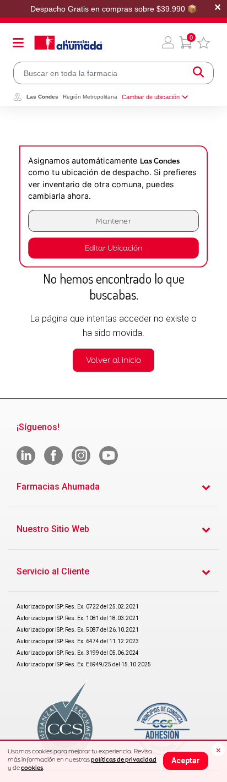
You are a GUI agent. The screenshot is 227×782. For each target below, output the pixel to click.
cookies (32, 768)
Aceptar (185, 760)
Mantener (113, 220)
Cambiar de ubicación (151, 97)
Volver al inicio (113, 360)
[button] (168, 42)
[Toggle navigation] (18, 42)
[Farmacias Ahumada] (68, 42)
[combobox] (113, 73)
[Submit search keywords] (198, 73)
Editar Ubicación (113, 248)
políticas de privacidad (123, 759)
